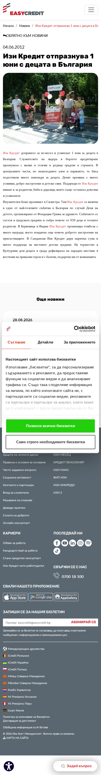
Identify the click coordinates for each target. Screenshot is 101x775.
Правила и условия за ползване (24, 462)
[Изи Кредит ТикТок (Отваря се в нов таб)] (56, 551)
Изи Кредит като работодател (23, 565)
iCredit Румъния (18, 655)
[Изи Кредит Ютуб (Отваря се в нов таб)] (64, 543)
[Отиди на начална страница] (25, 9)
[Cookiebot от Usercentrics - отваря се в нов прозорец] (73, 329)
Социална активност (17, 477)
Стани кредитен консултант (22, 558)
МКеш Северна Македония (26, 676)
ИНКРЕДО (64, 485)
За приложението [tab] (80, 342)
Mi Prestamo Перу (20, 703)
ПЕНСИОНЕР (68, 462)
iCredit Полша (17, 669)
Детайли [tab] (45, 342)
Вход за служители (16, 492)
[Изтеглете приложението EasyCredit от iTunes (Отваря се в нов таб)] (15, 597)
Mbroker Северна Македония (27, 683)
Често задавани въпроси (19, 470)
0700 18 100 (73, 576)
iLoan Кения (16, 710)
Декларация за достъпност (19, 720)
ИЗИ (60, 477)
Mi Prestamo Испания (22, 696)
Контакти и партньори (18, 485)
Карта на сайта (17, 738)
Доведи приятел (14, 507)
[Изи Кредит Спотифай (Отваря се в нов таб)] (88, 543)
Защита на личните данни (20, 454)
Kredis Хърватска (19, 690)
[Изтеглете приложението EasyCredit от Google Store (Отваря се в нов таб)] (41, 597)
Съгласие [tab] (16, 342)
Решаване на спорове (17, 500)
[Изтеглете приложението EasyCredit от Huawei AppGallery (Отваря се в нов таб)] (66, 597)
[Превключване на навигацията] (91, 10)
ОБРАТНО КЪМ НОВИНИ (27, 35)
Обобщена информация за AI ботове (25, 727)
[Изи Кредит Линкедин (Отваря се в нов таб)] (72, 543)
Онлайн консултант (16, 523)
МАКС (61, 470)
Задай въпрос (79, 766)
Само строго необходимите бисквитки (50, 442)
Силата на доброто (16, 515)
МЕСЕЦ (62, 454)
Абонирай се (83, 622)
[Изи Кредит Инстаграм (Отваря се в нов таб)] (80, 543)
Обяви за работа (14, 543)
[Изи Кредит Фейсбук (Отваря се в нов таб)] (56, 543)
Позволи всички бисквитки (50, 426)
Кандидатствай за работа (20, 550)
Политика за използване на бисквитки (26, 717)
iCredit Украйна (18, 662)
